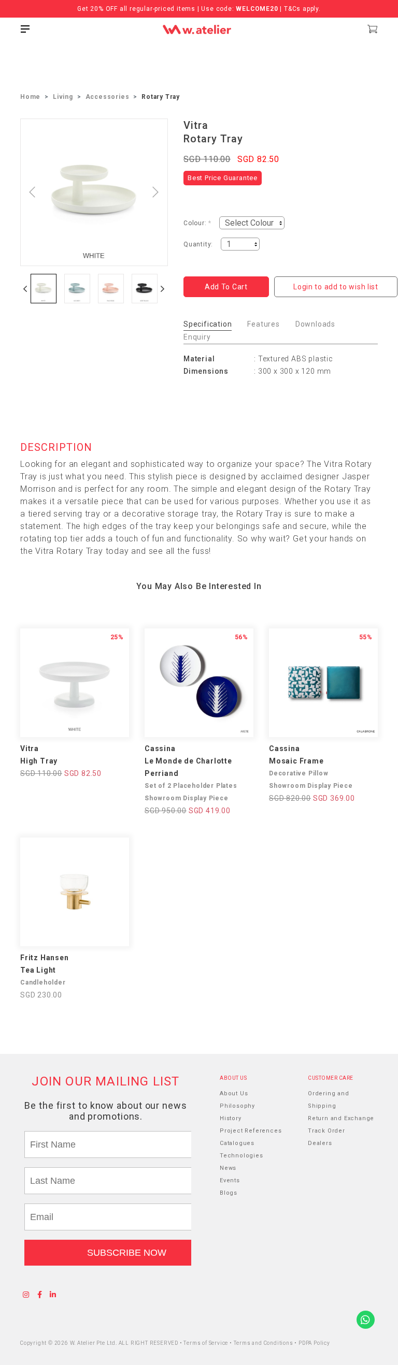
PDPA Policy (314, 1343)
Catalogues (237, 1143)
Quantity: (198, 244)
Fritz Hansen (44, 957)
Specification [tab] (207, 324)
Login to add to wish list (335, 287)
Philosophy (237, 1106)
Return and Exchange (341, 1118)
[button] (25, 288)
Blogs (228, 1193)
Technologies (241, 1155)
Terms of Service (206, 1343)
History (230, 1118)
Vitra (195, 125)
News (228, 1168)
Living (63, 96)
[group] (43, 288)
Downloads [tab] (315, 324)
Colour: (197, 223)
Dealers (320, 1143)
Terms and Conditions (264, 1343)
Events (230, 1180)
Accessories (108, 96)
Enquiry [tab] (197, 337)
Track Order (326, 1130)
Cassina (160, 748)
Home (30, 96)
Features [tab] (263, 324)
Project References (250, 1130)
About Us (234, 1093)
